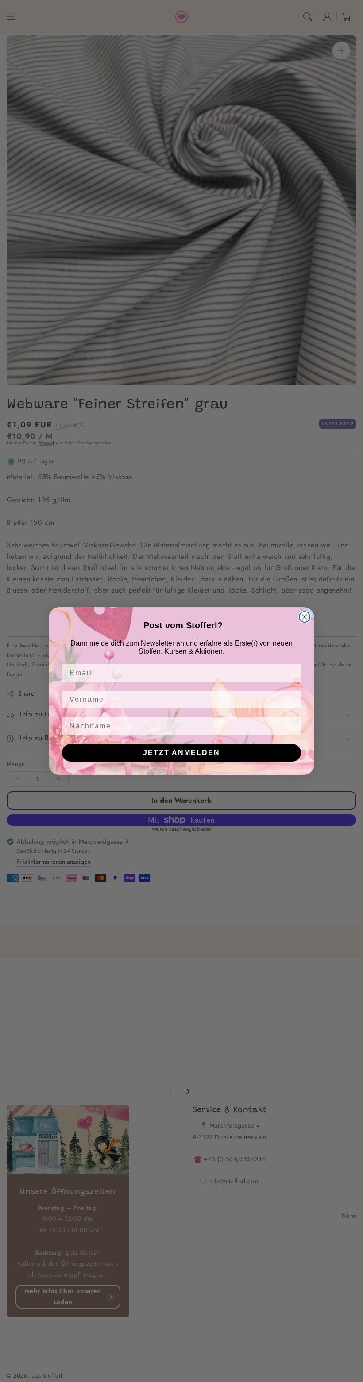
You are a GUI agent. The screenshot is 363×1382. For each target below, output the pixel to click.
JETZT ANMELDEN (181, 752)
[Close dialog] (304, 617)
